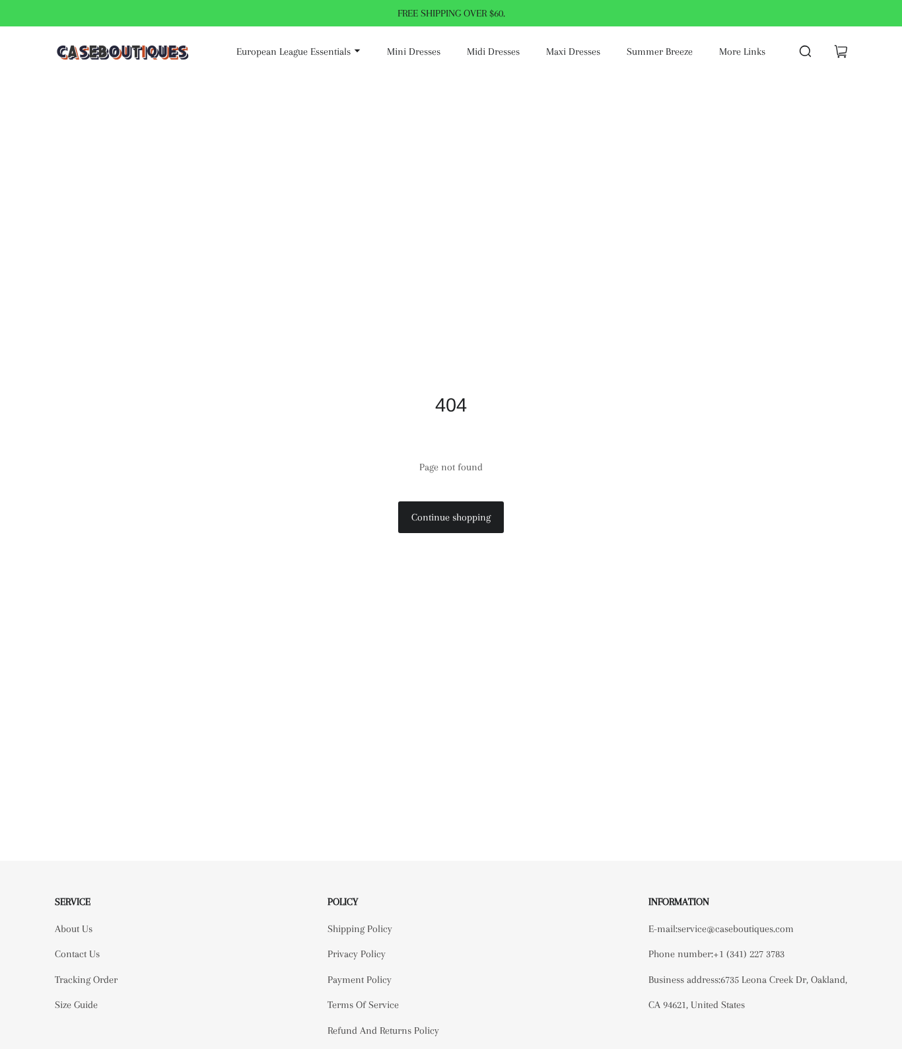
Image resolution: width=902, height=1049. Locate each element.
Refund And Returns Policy (383, 1030)
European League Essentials (293, 51)
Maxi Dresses (573, 51)
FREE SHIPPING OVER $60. (451, 13)
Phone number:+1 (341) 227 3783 (716, 954)
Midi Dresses (493, 51)
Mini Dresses (413, 51)
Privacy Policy (357, 954)
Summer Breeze (660, 51)
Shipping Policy (360, 929)
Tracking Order (86, 980)
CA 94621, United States (696, 1005)
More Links (742, 51)
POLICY (343, 902)
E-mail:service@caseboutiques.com (721, 929)
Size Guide (76, 1005)
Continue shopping (451, 517)
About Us (73, 929)
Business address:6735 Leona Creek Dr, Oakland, (747, 980)
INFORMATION (678, 902)
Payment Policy (360, 980)
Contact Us (77, 954)
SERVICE (72, 902)
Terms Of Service (363, 1005)
